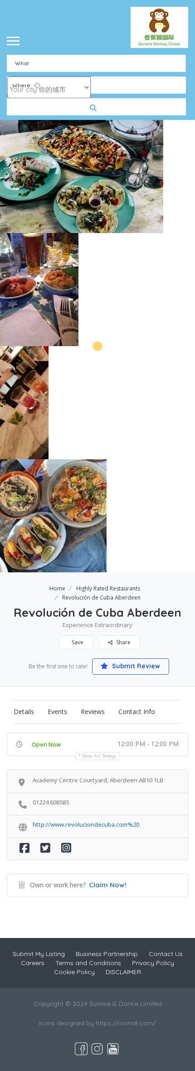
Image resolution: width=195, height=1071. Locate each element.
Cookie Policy (74, 972)
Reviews (93, 711)
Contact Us (166, 954)
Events (57, 711)
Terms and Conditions (88, 963)
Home (57, 588)
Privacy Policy (153, 963)
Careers (32, 963)
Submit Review (135, 666)
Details (24, 711)
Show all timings (100, 755)
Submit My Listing (39, 954)
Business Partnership (107, 954)
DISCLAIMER (123, 972)
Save (76, 642)
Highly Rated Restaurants (108, 588)
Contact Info (136, 711)
